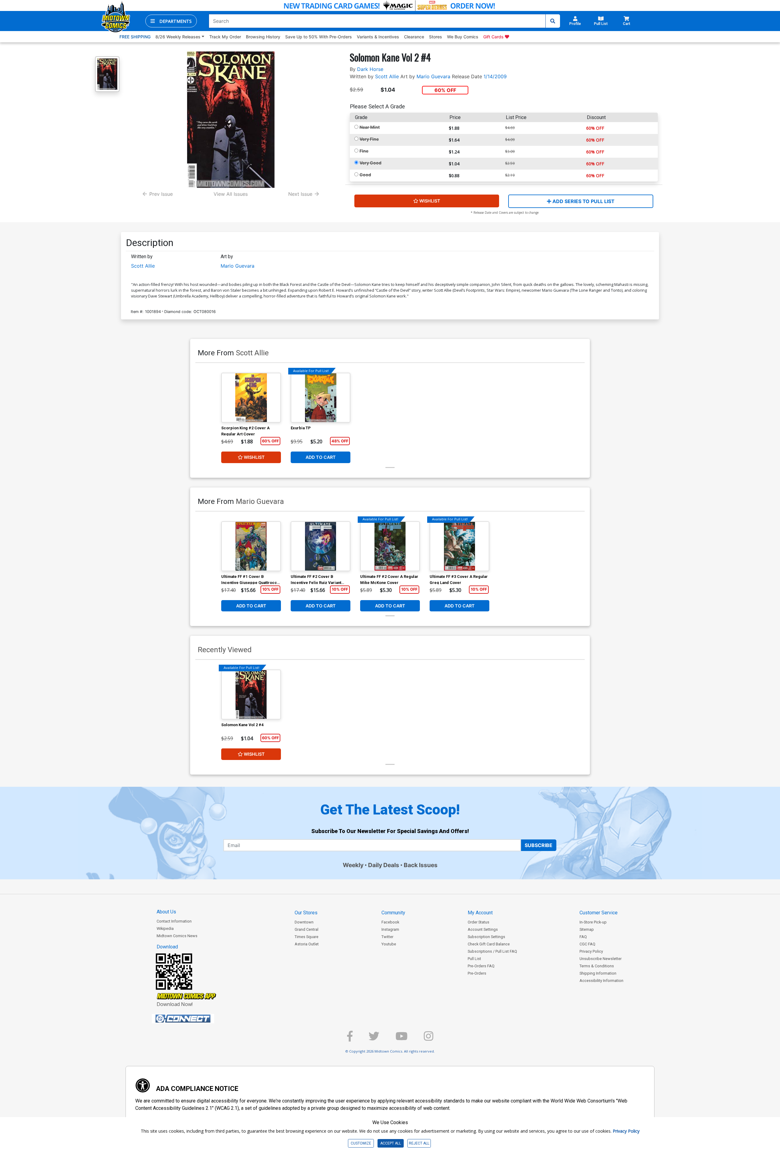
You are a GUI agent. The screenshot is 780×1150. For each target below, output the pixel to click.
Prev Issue (161, 194)
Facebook (390, 922)
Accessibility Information (601, 980)
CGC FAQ (587, 944)
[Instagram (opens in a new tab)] (429, 1038)
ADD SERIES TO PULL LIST (583, 201)
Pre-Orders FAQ (481, 966)
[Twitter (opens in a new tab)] (374, 1038)
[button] (171, 21)
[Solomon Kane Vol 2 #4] (251, 694)
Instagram (390, 929)
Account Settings (483, 929)
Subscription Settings (486, 936)
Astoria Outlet (307, 944)
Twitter (387, 936)
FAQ (583, 936)
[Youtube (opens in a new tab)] (401, 1038)
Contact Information (174, 921)
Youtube (388, 944)
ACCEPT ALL (390, 1143)
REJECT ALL (419, 1143)
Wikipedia (165, 928)
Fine (364, 150)
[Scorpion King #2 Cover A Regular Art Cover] (251, 398)
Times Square (306, 936)
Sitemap (587, 929)
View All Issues (231, 194)
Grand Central (306, 929)
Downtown (304, 922)
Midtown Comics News (177, 936)
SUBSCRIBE (538, 845)
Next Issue (300, 194)
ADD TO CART (321, 457)
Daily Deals (383, 865)
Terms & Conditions (597, 966)
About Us (166, 912)
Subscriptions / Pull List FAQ (492, 951)
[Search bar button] (552, 21)
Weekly (353, 865)
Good (365, 174)
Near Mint (370, 127)
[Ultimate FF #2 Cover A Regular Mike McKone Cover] (390, 546)
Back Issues (421, 865)
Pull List (474, 958)
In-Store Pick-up (593, 922)
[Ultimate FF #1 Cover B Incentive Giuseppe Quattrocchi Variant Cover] (251, 546)
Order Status (478, 922)
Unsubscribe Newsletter (601, 958)
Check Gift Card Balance (489, 944)
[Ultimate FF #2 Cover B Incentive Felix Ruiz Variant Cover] (320, 546)
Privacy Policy (591, 951)
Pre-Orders (477, 973)
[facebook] (350, 1038)
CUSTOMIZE (361, 1143)
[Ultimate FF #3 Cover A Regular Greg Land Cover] (459, 546)
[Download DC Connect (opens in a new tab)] (194, 1019)
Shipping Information (598, 973)
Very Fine (369, 139)
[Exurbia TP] (320, 398)
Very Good (370, 162)
